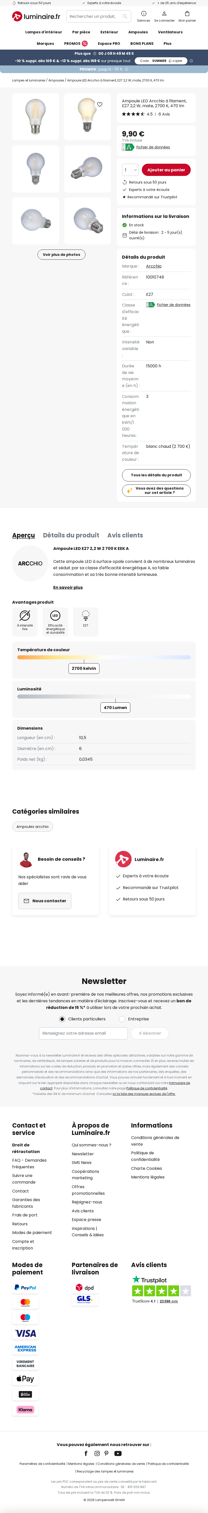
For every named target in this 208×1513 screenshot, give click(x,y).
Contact (20, 1191)
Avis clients (125, 535)
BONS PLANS (141, 43)
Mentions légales (148, 1177)
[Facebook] (89, 1453)
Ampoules (56, 80)
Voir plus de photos (61, 254)
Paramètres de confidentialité (42, 1464)
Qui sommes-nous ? (91, 1145)
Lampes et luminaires (28, 80)
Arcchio (154, 266)
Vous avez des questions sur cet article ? (160, 490)
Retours (20, 1224)
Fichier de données (153, 147)
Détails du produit (71, 535)
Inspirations (83, 1228)
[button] (35, 168)
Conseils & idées (88, 1235)
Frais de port (25, 1215)
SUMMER (161, 61)
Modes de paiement (32, 1233)
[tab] (23, 535)
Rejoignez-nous (87, 1202)
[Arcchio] (30, 563)
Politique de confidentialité (146, 1088)
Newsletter (83, 1154)
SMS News (82, 1162)
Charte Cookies (146, 1168)
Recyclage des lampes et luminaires (105, 1471)
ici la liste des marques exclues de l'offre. (144, 1094)
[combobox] (98, 16)
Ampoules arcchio (32, 826)
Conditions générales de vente (121, 1464)
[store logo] (36, 16)
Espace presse (86, 1220)
